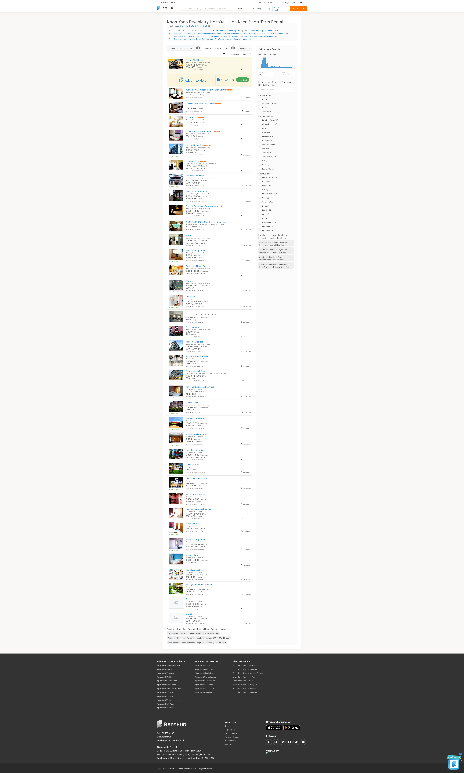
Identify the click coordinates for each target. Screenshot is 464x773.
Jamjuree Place (192, 523)
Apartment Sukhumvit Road (168, 665)
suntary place (192, 555)
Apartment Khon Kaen (204, 684)
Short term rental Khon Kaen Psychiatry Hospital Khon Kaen (220, 48)
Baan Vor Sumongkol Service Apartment (204, 205)
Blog (227, 725)
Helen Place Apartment (196, 250)
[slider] (259, 67)
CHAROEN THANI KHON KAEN (199, 131)
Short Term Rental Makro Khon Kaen (224, 38)
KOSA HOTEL (192, 117)
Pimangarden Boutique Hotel (199, 584)
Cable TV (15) (267, 131)
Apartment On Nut (164, 676)
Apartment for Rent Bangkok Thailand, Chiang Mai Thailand (168, 8)
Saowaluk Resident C (195, 175)
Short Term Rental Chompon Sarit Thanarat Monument (191, 33)
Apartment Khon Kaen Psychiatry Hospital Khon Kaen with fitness (273, 251)
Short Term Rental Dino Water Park (231, 33)
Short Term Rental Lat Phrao (244, 676)
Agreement (230, 729)
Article (262, 2)
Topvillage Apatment (195, 569)
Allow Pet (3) (267, 111)
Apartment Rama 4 (165, 692)
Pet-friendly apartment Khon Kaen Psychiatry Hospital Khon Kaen (273, 243)
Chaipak (189, 613)
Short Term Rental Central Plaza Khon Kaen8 (222, 36)
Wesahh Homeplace (195, 145)
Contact (228, 744)
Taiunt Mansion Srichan (196, 191)
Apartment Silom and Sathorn (169, 688)
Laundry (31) (266, 209)
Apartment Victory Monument (169, 699)
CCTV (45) (266, 189)
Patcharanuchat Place (195, 370)
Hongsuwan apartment (196, 539)
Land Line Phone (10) (270, 119)
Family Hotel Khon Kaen (196, 266)
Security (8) (266, 185)
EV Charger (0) (267, 230)
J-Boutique (190, 296)
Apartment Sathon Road (167, 680)
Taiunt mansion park (195, 341)
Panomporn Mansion (195, 494)
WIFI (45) (265, 148)
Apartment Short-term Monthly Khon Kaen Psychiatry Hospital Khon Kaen (274, 265)
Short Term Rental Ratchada (244, 680)
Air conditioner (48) (269, 103)
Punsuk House (192, 464)
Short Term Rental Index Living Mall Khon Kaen (187, 38)
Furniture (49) (267, 140)
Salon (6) (265, 213)
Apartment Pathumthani (205, 680)
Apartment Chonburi (203, 692)
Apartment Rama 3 (165, 696)
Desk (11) (265, 164)
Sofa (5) (265, 160)
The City (189, 280)
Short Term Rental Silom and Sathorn (248, 672)
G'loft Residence (193, 402)
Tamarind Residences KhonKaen (200, 386)
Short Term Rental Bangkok (244, 665)
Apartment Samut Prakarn (205, 676)
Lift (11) (264, 98)
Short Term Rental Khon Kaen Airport (224, 30)
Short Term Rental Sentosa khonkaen (259, 36)
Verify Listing (231, 733)
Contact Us (273, 2)
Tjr (187, 599)
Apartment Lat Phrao (165, 703)
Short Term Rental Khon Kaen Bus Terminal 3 (266, 33)
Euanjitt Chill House (194, 59)
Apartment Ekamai (164, 669)
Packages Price (288, 2)
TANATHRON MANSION (196, 418)
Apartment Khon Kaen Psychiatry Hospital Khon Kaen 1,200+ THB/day (197, 642)
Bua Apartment (192, 326)
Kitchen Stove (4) (268, 168)
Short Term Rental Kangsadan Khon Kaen (260, 30)
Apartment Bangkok (203, 665)
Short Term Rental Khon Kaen (245, 692)
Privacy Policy (231, 740)
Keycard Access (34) (270, 177)
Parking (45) (266, 197)
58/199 (189, 235)
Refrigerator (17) (268, 136)
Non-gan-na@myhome (196, 434)
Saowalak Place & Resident (198, 356)
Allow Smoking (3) (269, 156)
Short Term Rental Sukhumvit (245, 669)
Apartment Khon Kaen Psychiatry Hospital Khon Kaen (185, 48)
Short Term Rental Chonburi (244, 688)
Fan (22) (265, 127)
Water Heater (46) (268, 144)
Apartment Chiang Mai (204, 669)
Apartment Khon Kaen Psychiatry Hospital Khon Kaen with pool (273, 258)
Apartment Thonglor (165, 672)
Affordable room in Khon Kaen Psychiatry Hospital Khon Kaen (193, 633)
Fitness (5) (266, 107)
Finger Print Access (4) (270, 181)
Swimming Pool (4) (269, 201)
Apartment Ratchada (165, 707)
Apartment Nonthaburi (204, 672)
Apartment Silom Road (166, 684)
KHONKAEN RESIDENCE (196, 478)
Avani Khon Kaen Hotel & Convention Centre (206, 89)
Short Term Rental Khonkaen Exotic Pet (185, 36)
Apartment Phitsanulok (204, 688)
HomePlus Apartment (195, 449)
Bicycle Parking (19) (269, 193)
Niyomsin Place (192, 160)
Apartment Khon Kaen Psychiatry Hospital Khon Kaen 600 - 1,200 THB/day (199, 637)
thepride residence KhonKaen (199, 508)
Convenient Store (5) (270, 222)
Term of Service (232, 736)
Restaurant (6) (267, 226)
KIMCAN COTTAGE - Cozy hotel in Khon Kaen (206, 221)
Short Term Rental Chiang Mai (245, 684)
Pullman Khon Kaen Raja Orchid (200, 103)
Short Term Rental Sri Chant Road (193, 25)
